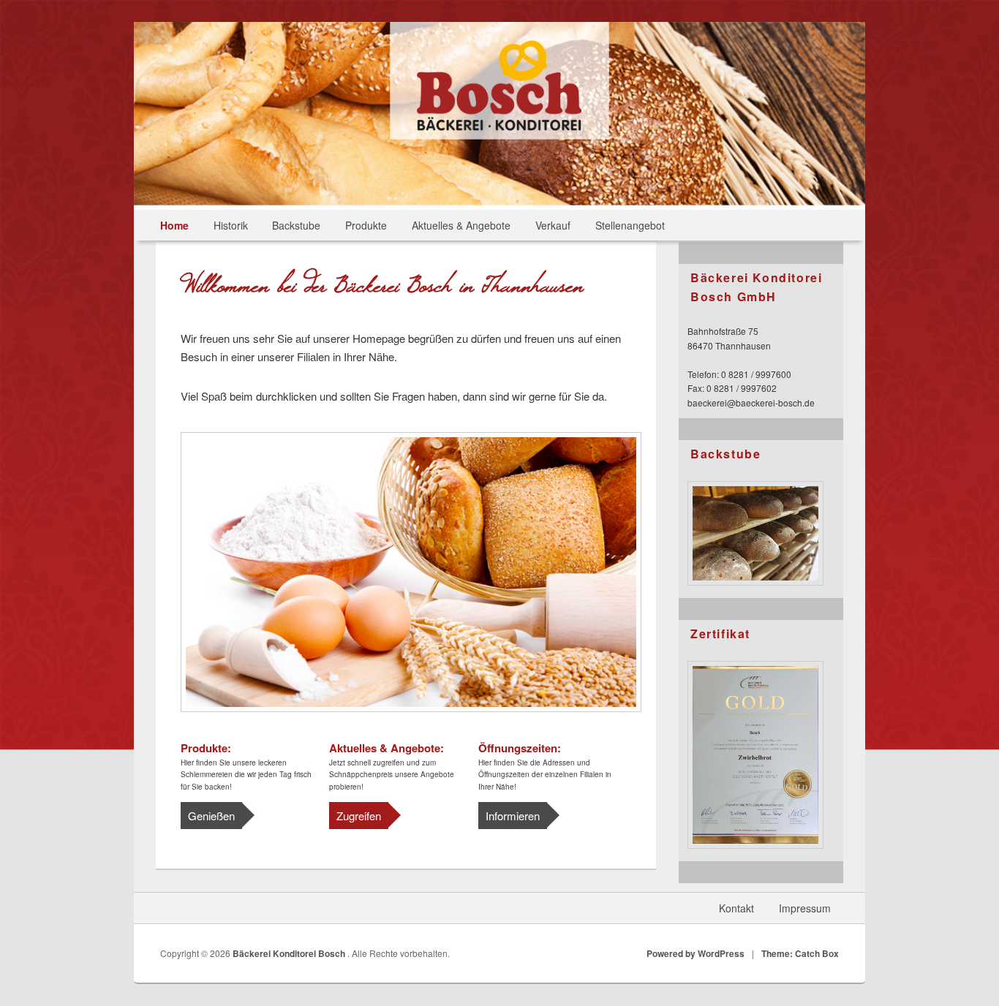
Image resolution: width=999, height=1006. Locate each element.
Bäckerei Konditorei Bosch (290, 953)
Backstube (296, 225)
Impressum (805, 908)
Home (174, 225)
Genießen (211, 815)
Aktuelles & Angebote (461, 225)
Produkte (366, 225)
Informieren (513, 815)
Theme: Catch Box (800, 953)
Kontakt (736, 908)
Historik (231, 225)
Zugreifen (358, 815)
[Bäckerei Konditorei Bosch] (499, 135)
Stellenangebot (630, 225)
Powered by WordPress (695, 953)
